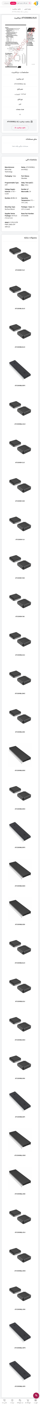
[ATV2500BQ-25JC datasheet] (20, 951)
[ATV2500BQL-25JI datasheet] (20, 1221)
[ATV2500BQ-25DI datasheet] (20, 913)
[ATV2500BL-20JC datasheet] (20, 297)
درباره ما (12, 1402)
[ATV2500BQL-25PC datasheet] (20, 1336)
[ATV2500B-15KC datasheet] (20, 566)
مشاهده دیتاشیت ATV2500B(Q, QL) (18, 122)
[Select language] (36, 1396)
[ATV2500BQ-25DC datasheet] (20, 874)
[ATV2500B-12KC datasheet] (20, 489)
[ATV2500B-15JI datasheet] (20, 528)
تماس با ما (4, 1402)
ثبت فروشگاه (20, 1402)
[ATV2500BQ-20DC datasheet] (20, 759)
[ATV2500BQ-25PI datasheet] (20, 1105)
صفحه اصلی (27, 9)
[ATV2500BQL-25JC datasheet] (20, 412)
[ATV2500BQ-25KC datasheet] (20, 1028)
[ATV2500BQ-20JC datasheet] (20, 335)
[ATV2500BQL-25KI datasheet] (20, 1298)
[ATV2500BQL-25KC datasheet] (20, 1259)
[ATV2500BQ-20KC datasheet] (20, 797)
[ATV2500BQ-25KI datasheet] (20, 1067)
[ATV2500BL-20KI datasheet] (20, 720)
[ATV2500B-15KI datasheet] (20, 605)
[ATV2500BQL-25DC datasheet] (20, 1144)
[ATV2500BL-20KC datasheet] (20, 682)
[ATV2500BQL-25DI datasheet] (20, 1182)
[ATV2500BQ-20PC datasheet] (20, 836)
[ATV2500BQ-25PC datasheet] (20, 374)
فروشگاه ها (28, 1402)
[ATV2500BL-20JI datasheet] (20, 643)
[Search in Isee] (29, 3)
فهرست (35, 1402)
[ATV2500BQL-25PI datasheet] (20, 1375)
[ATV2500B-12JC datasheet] (20, 451)
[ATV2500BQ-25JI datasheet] (20, 990)
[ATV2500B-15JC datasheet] (20, 258)
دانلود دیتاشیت (16, 9)
